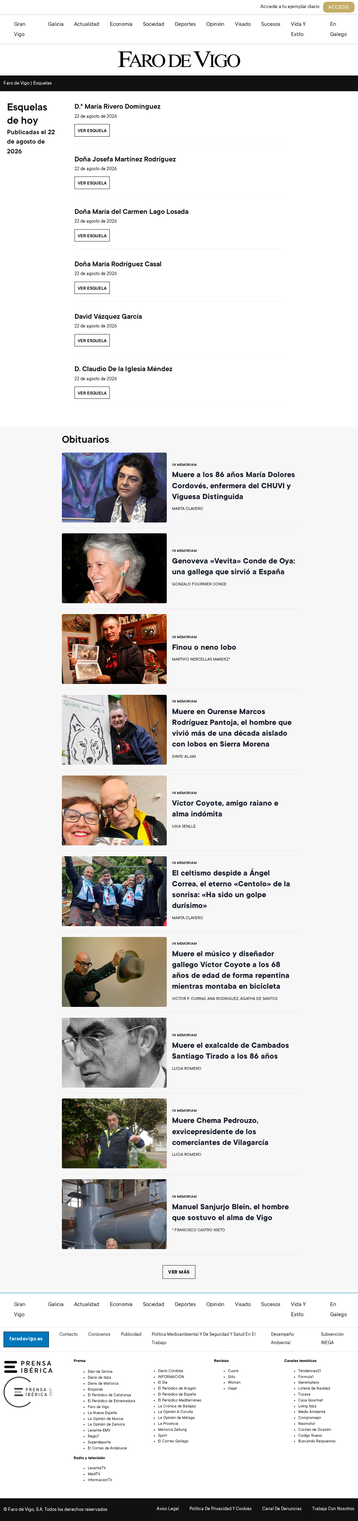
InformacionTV (100, 1480)
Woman (234, 1383)
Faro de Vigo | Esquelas (27, 83)
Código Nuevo (310, 1436)
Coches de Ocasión (314, 1430)
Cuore (233, 1371)
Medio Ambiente (311, 1412)
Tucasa (304, 1395)
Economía (121, 25)
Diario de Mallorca (103, 1384)
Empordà (95, 1390)
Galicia (56, 25)
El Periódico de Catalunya (109, 1395)
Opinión (215, 25)
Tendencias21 (309, 1371)
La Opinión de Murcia (105, 1419)
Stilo (231, 1377)
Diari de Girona (100, 1372)
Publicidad (131, 1334)
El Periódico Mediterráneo (179, 1401)
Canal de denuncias (282, 1509)
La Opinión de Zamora (106, 1425)
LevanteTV (97, 1468)
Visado (243, 25)
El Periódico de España (177, 1395)
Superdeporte (99, 1443)
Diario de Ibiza (99, 1378)
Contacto (68, 1334)
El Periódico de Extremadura (111, 1401)
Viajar (232, 1389)
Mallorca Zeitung (172, 1430)
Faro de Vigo (98, 1407)
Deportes (185, 25)
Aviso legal (168, 1509)
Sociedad (153, 25)
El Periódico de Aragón (177, 1389)
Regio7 (93, 1437)
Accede (338, 7)
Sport (162, 1436)
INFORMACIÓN (171, 1377)
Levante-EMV (99, 1431)
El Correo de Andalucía (107, 1449)
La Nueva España (102, 1413)
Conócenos (99, 1334)
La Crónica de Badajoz (177, 1407)
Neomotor (306, 1424)
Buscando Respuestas (317, 1442)
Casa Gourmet (310, 1401)
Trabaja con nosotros (333, 1509)
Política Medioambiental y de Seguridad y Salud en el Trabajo (204, 1339)
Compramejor (309, 1418)
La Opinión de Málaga (176, 1418)
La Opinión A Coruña (175, 1412)
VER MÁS (179, 1272)
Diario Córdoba (170, 1371)
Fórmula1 (306, 1377)
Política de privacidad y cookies (220, 1509)
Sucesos (270, 25)
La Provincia (168, 1424)
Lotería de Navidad (314, 1389)
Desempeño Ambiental (282, 1339)
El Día (162, 1383)
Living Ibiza (307, 1407)
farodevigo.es (26, 1339)
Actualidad (86, 25)
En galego (338, 30)
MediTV (94, 1474)
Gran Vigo (20, 30)
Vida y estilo (298, 30)
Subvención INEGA (332, 1339)
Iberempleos (308, 1383)
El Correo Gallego (173, 1442)
